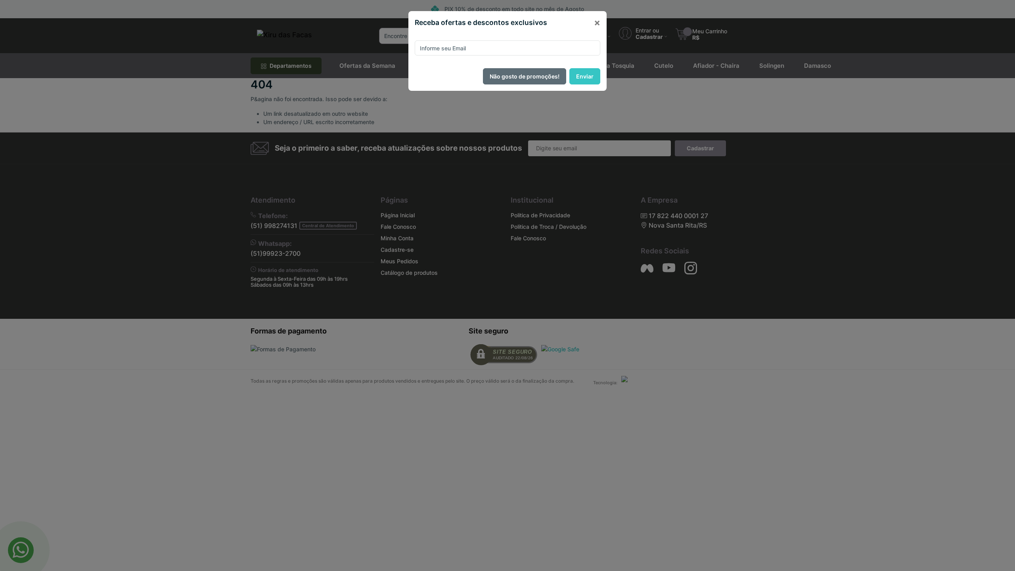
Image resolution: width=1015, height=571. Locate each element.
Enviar (585, 76)
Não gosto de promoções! (524, 76)
